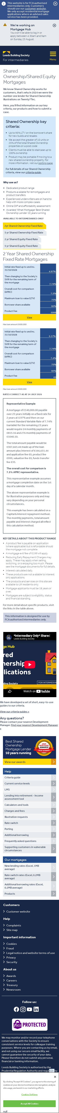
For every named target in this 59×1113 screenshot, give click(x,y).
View (29, 317)
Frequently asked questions (20, 841)
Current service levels (17, 783)
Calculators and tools (17, 804)
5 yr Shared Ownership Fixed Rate (24, 232)
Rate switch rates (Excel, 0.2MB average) (22, 876)
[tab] (24, 226)
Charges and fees (15, 810)
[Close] (55, 1076)
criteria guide (33, 172)
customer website (35, 8)
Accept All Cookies (29, 1103)
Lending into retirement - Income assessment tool (24, 797)
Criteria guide (12, 777)
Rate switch (11, 822)
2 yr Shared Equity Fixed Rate (21, 239)
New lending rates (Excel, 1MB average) (22, 867)
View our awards (15, 762)
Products (10, 893)
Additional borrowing (17, 835)
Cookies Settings (29, 1094)
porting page (45, 163)
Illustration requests (16, 816)
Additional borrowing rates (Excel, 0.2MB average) (24, 886)
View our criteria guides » (14, 711)
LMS (7, 789)
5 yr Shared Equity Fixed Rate (21, 245)
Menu (53, 54)
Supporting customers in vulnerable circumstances (25, 848)
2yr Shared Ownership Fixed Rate (24, 225)
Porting (9, 829)
